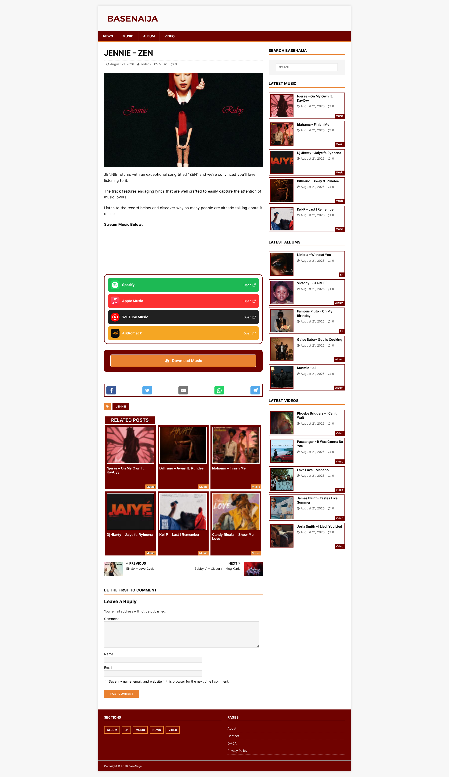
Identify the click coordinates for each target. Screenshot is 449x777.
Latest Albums (284, 242)
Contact (233, 736)
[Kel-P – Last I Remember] (183, 511)
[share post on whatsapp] (219, 390)
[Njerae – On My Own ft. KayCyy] (130, 445)
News (108, 36)
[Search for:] (306, 67)
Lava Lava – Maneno (313, 470)
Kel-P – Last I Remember (179, 535)
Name (108, 654)
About (232, 728)
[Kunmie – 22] (282, 386)
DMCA (232, 743)
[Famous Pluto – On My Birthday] (282, 329)
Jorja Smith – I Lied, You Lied (319, 526)
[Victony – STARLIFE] (282, 301)
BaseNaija (135, 766)
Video (169, 36)
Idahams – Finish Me (229, 468)
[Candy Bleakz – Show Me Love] (236, 511)
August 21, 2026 (122, 64)
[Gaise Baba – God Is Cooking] (282, 357)
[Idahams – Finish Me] (236, 445)
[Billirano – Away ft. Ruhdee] (183, 445)
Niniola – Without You (314, 255)
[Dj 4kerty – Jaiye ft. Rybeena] (130, 511)
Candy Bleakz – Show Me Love (232, 537)
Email (108, 668)
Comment (111, 619)
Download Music (187, 360)
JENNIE (121, 406)
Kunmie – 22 (306, 368)
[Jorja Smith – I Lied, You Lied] (282, 544)
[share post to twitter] (147, 390)
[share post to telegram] (255, 390)
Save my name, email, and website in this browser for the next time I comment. (169, 681)
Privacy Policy (237, 750)
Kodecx (146, 64)
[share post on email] (183, 390)
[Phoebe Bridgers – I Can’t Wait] (282, 431)
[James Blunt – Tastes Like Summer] (282, 516)
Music (128, 36)
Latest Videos (283, 400)
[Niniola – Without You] (282, 273)
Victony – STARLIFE (312, 283)
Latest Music (283, 83)
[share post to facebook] (111, 390)
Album (149, 36)
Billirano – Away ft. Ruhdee (181, 468)
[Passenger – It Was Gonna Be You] (282, 460)
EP (126, 730)
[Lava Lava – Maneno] (282, 488)
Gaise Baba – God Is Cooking (319, 339)
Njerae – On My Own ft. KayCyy (126, 470)
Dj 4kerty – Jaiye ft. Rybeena (130, 535)
